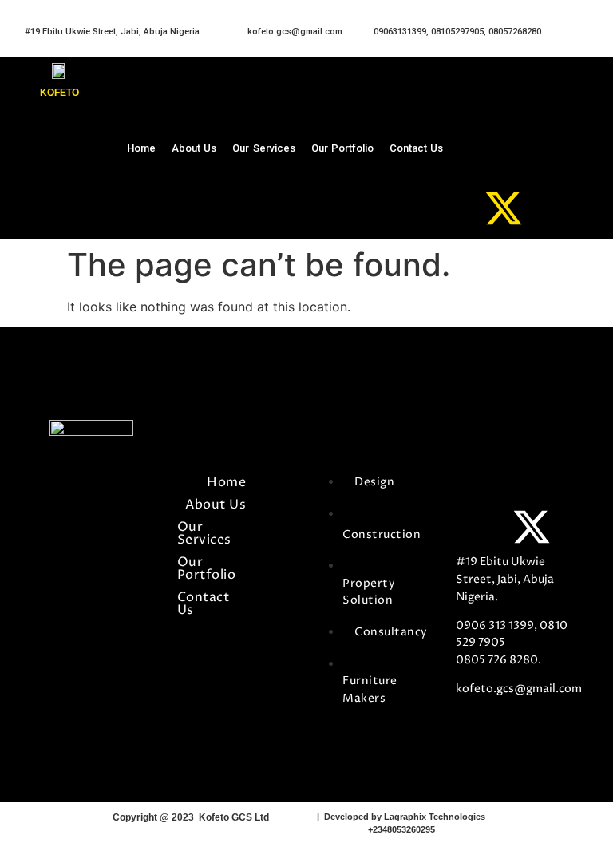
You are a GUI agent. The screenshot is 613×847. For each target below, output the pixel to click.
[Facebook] (504, 89)
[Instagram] (504, 168)
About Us (194, 148)
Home (141, 148)
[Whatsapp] (504, 128)
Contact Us (416, 148)
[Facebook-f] (476, 487)
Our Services (263, 148)
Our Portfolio (342, 148)
